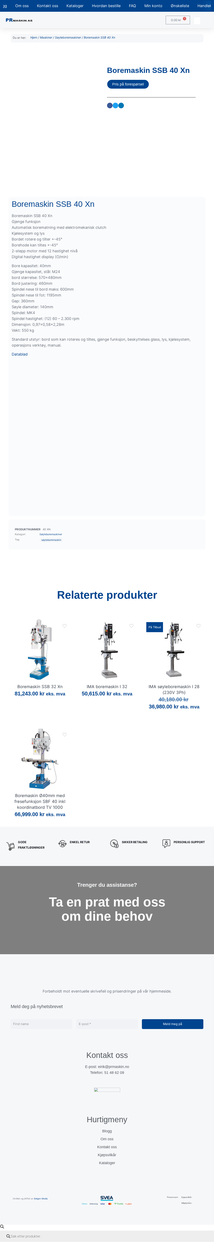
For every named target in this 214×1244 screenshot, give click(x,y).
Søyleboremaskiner (68, 37)
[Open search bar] (2, 1226)
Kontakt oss (47, 6)
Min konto (153, 6)
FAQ (132, 6)
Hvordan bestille (106, 6)
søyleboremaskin (51, 539)
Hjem (33, 37)
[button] (197, 20)
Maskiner (46, 37)
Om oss (22, 6)
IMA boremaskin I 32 (107, 686)
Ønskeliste (180, 6)
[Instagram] (107, 1081)
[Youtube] (115, 1081)
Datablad (20, 354)
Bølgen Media (41, 1198)
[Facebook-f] (99, 1081)
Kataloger (75, 6)
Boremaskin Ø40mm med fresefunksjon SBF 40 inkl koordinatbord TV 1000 (39, 801)
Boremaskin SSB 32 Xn (40, 686)
